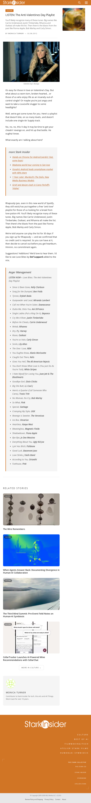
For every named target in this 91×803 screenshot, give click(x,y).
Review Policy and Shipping (34, 799)
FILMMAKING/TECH (77, 744)
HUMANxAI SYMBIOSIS (74, 753)
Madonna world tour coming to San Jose (31, 164)
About (64, 799)
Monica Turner (16, 33)
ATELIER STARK (80, 784)
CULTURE (83, 735)
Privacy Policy (49, 799)
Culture (9, 10)
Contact (57, 799)
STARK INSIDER (80, 772)
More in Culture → (31, 667)
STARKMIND (81, 778)
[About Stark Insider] (74, 19)
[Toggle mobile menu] (86, 3)
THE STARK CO (80, 766)
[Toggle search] (79, 2)
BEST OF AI (81, 739)
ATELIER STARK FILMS (74, 748)
